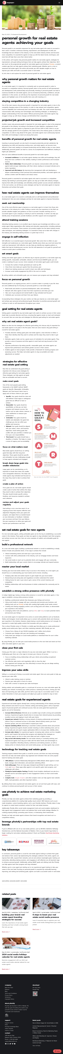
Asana (13, 767)
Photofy (51, 64)
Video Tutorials (9, 1028)
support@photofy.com (11, 1041)
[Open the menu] (59, 2)
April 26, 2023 (6, 912)
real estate (23, 881)
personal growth (15, 881)
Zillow (35, 611)
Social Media (45, 912)
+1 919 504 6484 (13, 1039)
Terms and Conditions (11, 993)
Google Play (36, 989)
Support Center (9, 1023)
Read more (5, 932)
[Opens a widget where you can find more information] (57, 1051)
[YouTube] (15, 1044)
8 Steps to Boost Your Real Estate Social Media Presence (46, 916)
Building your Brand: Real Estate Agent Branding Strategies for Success (13, 917)
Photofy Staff (24, 912)
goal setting (5, 881)
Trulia (42, 611)
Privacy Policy (8, 995)
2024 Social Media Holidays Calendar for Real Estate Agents (16, 955)
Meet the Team (9, 987)
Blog (6, 991)
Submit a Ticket (9, 1030)
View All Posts (36, 1045)
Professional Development (19, 34)
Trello (6, 767)
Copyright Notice (9, 999)
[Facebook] (6, 1044)
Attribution (8, 997)
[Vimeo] (12, 1044)
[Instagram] (8, 1044)
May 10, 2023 (6, 34)
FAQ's (6, 1025)
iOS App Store (36, 987)
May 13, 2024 (6, 952)
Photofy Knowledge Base (12, 1027)
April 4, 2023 (36, 912)
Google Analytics (20, 778)
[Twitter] (10, 1044)
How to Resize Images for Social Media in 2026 (45, 1023)
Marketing (15, 912)
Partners (7, 989)
